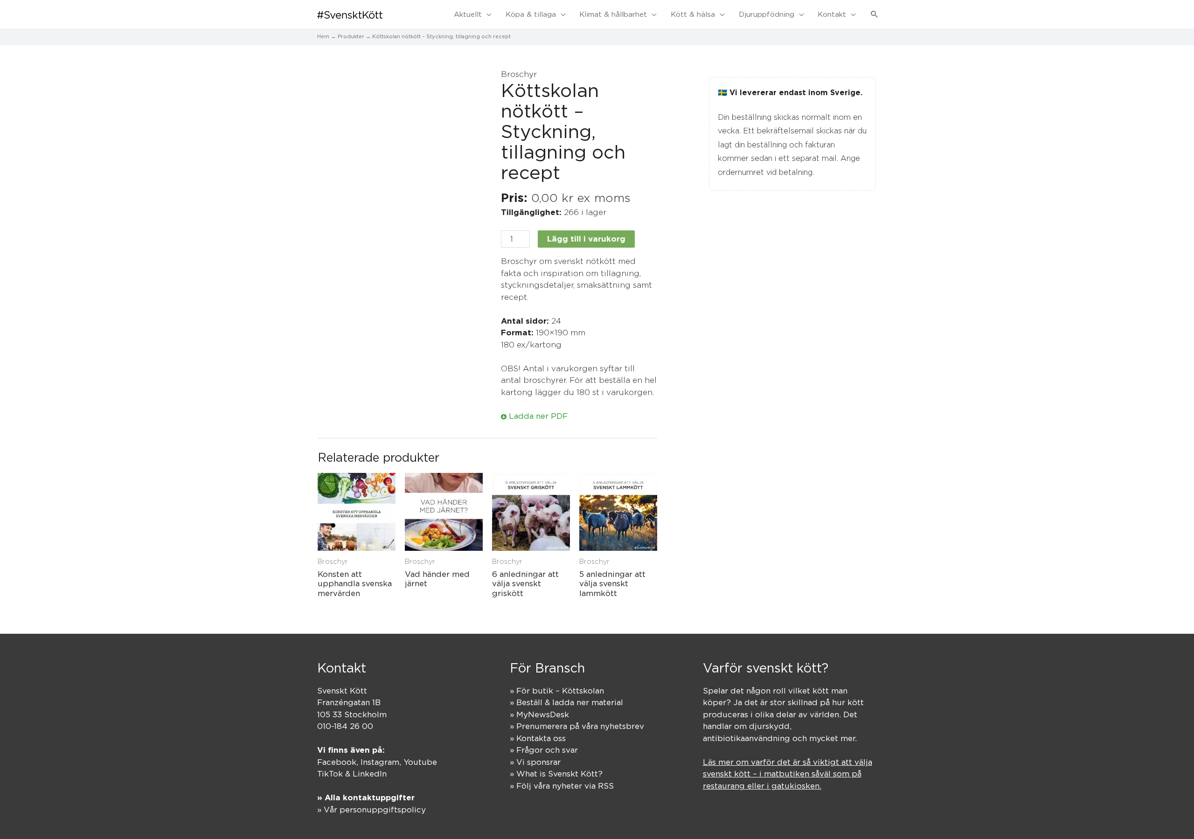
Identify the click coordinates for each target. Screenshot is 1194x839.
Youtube (420, 762)
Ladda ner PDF (537, 416)
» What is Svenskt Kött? (556, 774)
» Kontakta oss (538, 738)
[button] (874, 14)
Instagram (380, 762)
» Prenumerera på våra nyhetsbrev (577, 726)
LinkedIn (370, 774)
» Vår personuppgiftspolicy (371, 809)
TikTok (330, 774)
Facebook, (339, 762)
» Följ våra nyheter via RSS (562, 786)
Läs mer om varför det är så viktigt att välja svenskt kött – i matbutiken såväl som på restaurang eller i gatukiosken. (787, 774)
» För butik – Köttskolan (557, 690)
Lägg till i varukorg (586, 238)
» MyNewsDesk (539, 714)
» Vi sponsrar (535, 762)
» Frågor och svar (544, 750)
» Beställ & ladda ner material (566, 702)
